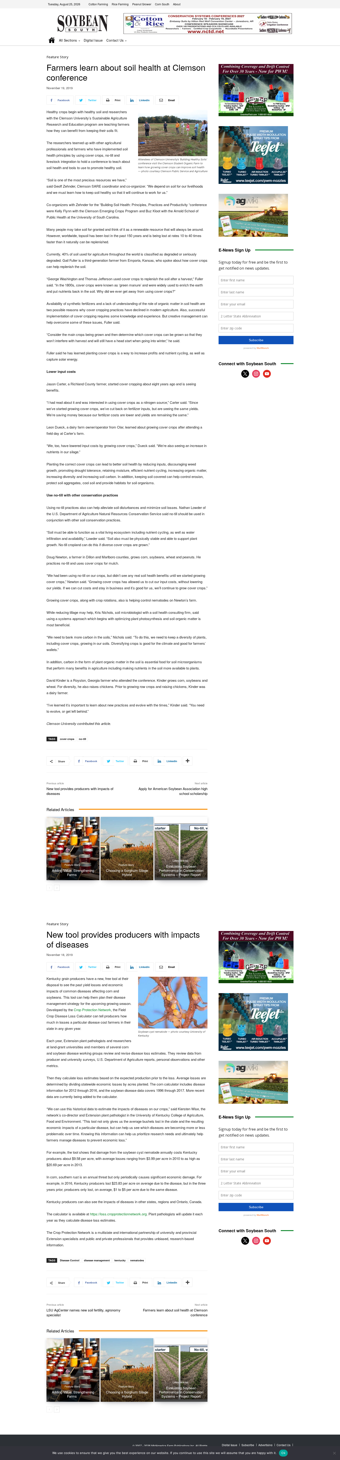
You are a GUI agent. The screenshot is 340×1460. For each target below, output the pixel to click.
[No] (334, 1453)
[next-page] (57, 888)
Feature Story (57, 57)
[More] (187, 761)
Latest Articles (181, 860)
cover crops (67, 739)
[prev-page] (49, 888)
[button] (284, 40)
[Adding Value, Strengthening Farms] (72, 848)
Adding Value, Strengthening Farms (73, 872)
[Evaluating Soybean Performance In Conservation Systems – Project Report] (181, 848)
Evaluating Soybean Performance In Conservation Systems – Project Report (181, 870)
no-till (82, 739)
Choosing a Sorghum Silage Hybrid (127, 872)
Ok (283, 1453)
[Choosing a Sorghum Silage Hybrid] (127, 848)
